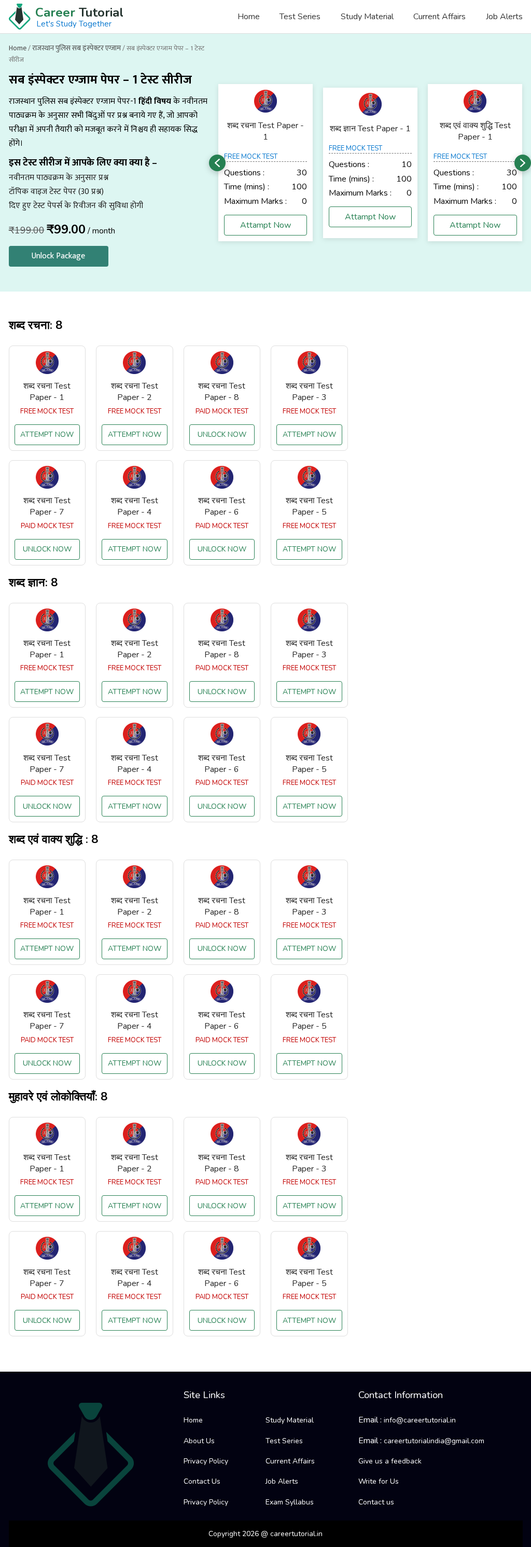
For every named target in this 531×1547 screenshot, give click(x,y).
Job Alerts (504, 16)
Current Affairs (439, 16)
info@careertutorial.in (420, 1420)
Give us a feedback (390, 1461)
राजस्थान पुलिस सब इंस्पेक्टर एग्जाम (76, 48)
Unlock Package (58, 256)
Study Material (367, 16)
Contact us (376, 1502)
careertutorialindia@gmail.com (434, 1441)
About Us (199, 1441)
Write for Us (378, 1481)
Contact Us (202, 1481)
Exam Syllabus (290, 1502)
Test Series (300, 16)
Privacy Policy (206, 1461)
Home (248, 16)
